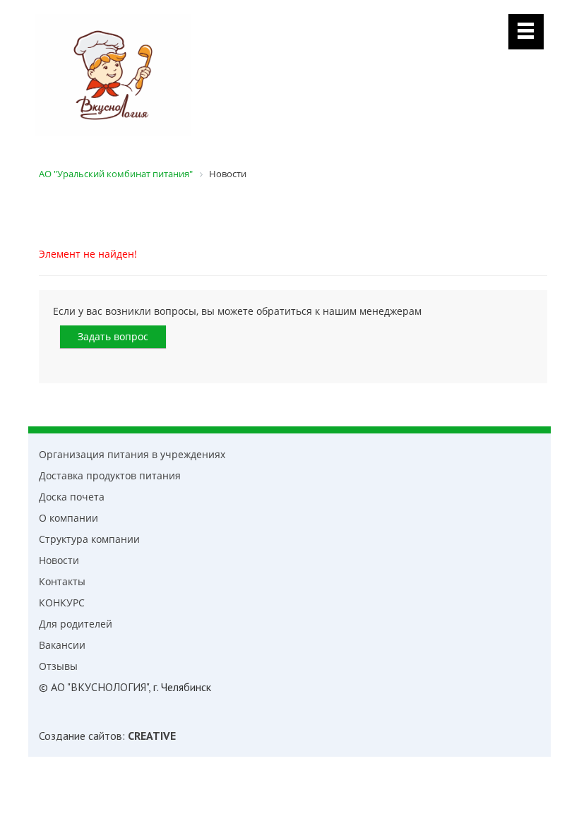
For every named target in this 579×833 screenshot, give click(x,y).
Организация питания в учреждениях (132, 454)
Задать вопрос (113, 336)
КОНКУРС (62, 602)
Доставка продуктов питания (110, 475)
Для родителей (75, 623)
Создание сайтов (80, 736)
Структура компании (89, 539)
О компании (68, 518)
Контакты (62, 581)
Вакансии (62, 645)
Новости (59, 560)
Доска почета (72, 496)
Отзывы (58, 666)
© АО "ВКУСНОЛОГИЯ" (93, 687)
